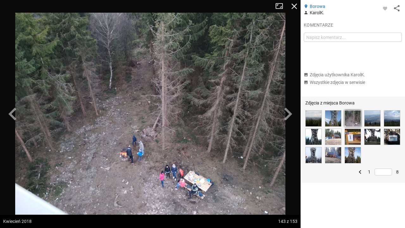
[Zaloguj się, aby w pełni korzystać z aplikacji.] (385, 8)
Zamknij (294, 6)
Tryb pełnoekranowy (281, 6)
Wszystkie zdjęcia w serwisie (337, 82)
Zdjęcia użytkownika (337, 74)
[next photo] (288, 114)
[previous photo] (12, 114)
